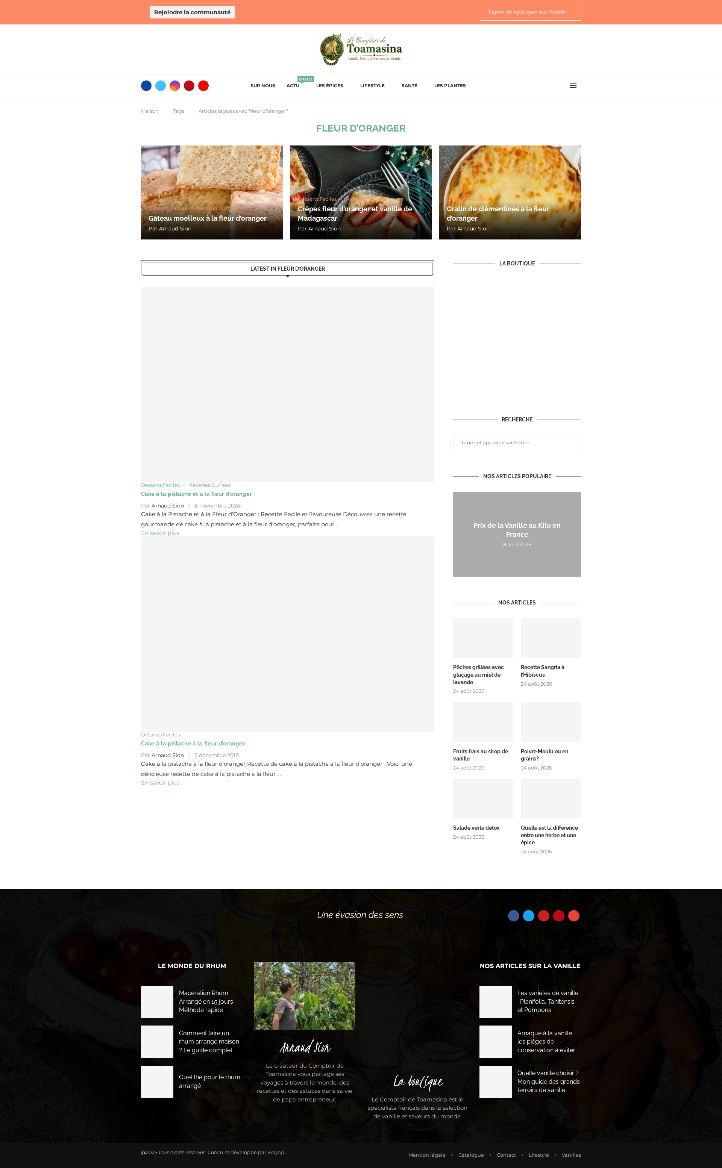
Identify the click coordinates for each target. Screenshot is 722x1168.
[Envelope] (573, 915)
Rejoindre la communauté (192, 12)
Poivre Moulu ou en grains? (544, 755)
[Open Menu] (573, 85)
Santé (409, 85)
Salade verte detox (476, 828)
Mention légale (427, 1155)
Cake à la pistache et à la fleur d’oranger (196, 494)
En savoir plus (160, 532)
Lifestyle (372, 85)
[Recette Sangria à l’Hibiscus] (551, 638)
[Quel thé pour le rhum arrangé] (157, 1082)
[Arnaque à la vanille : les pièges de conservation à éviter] (495, 1042)
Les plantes (450, 85)
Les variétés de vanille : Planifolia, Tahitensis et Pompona (547, 1001)
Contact (506, 1155)
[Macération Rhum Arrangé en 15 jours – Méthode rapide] (157, 1002)
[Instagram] (175, 85)
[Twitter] (160, 85)
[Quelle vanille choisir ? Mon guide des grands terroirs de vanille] (495, 1082)
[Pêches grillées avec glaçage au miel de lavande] (483, 638)
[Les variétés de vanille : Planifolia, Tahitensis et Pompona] (495, 1002)
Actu (296, 83)
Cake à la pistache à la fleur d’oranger (193, 743)
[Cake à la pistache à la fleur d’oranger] (287, 634)
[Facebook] (146, 85)
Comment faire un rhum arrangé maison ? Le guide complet (209, 1042)
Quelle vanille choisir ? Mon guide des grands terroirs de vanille (548, 1082)
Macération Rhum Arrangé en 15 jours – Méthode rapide (208, 1001)
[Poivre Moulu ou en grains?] (551, 722)
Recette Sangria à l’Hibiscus (542, 671)
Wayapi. (277, 1152)
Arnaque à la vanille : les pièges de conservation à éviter (546, 1042)
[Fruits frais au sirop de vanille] (483, 722)
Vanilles (571, 1155)
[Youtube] (203, 85)
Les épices (329, 85)
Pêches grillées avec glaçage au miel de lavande (478, 674)
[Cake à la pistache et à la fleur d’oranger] (287, 384)
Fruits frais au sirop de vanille (480, 755)
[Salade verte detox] (483, 799)
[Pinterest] (189, 85)
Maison (150, 111)
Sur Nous (262, 85)
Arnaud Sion (175, 228)
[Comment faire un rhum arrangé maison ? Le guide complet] (157, 1042)
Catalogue (471, 1155)
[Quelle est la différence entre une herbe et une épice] (551, 799)
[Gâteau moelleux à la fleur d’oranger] (212, 192)
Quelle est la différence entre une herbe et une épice (549, 835)
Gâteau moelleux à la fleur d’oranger (208, 218)
